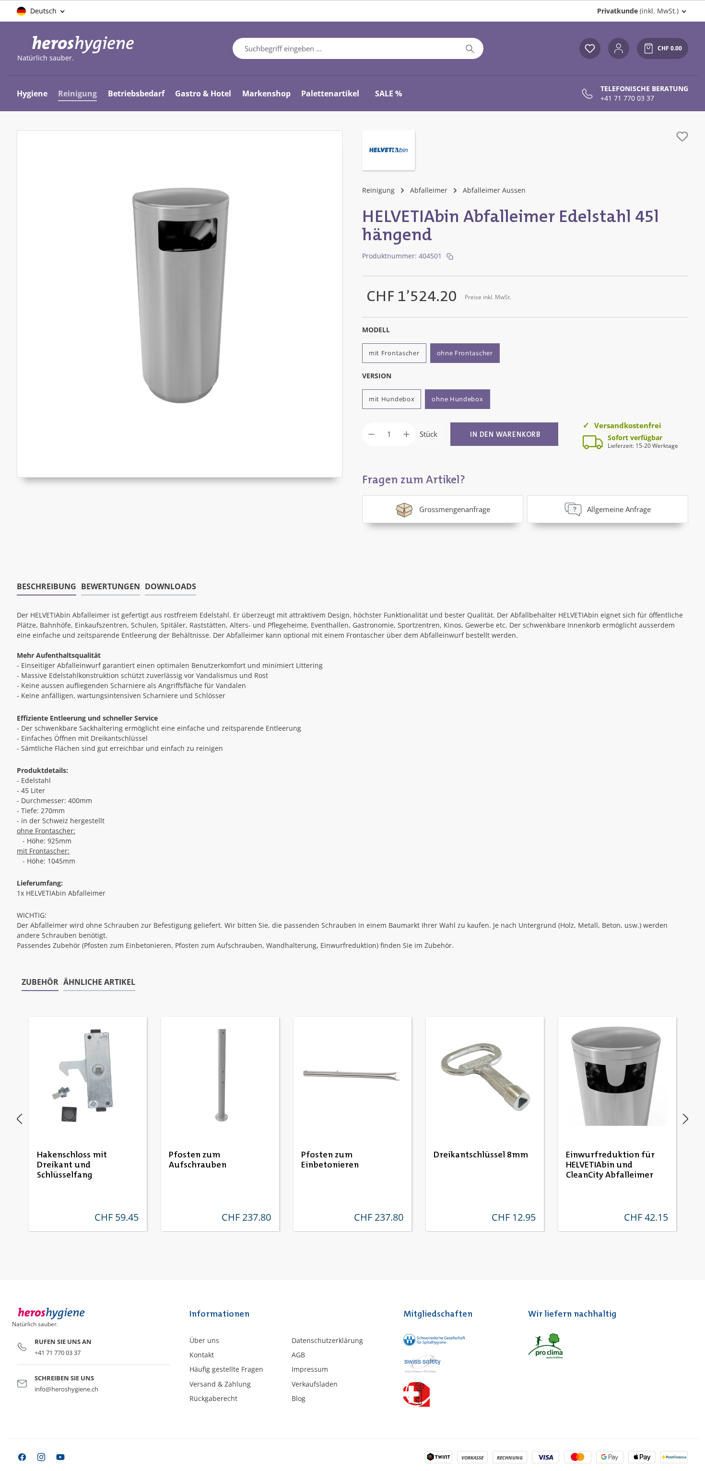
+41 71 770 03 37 (627, 98)
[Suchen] (470, 48)
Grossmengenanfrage (454, 509)
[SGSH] (455, 1339)
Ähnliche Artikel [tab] (99, 982)
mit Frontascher (394, 353)
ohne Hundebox (457, 399)
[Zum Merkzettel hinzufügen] (682, 136)
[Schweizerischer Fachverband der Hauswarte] (455, 1393)
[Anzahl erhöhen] (406, 434)
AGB (298, 1354)
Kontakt (201, 1354)
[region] (179, 304)
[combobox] (345, 48)
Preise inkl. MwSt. (488, 297)
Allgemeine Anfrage (619, 509)
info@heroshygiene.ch (66, 1389)
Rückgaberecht (213, 1398)
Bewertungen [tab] (110, 586)
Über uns (204, 1340)
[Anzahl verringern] (371, 434)
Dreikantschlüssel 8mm (481, 1155)
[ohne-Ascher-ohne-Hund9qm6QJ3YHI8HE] (179, 294)
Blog (299, 1398)
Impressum (310, 1369)
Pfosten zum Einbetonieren (330, 1160)
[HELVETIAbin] (388, 151)
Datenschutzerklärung (327, 1340)
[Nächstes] (686, 1118)
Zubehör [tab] (40, 982)
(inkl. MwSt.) (638, 10)
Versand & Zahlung (220, 1384)
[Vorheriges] (19, 1118)
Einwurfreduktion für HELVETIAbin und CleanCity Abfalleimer (610, 1165)
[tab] (46, 586)
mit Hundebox (391, 399)
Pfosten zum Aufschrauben (197, 1160)
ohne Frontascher (465, 353)
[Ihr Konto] (618, 48)
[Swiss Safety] (455, 1363)
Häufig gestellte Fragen (226, 1369)
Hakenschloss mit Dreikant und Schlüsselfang (72, 1165)
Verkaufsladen (315, 1384)
